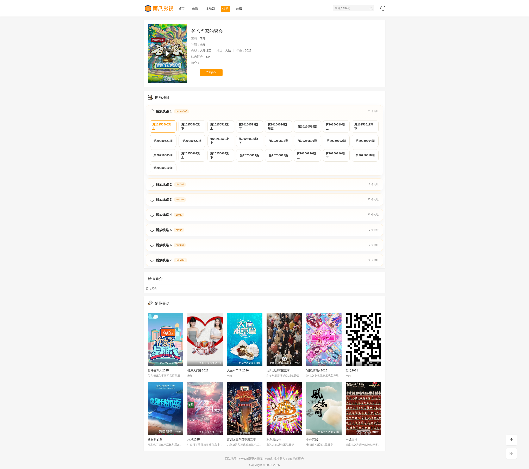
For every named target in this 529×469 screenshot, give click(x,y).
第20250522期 (191, 140)
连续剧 (210, 9)
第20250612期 (278, 155)
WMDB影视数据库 (251, 458)
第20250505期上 (161, 126)
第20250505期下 (190, 126)
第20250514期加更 (277, 126)
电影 (195, 9)
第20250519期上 (335, 126)
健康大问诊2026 (198, 370)
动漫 (239, 9)
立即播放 (211, 72)
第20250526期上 (219, 140)
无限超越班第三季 (278, 370)
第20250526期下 (248, 140)
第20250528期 (278, 140)
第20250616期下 (335, 155)
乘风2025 (193, 439)
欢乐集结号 (274, 439)
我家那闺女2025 (316, 370)
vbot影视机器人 (275, 458)
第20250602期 (336, 140)
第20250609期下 (219, 155)
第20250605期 (163, 155)
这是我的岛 (155, 439)
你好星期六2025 (158, 370)
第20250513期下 (248, 126)
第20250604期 (365, 140)
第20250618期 (365, 155)
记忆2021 (352, 370)
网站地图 (231, 458)
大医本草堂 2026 (238, 370)
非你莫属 (312, 439)
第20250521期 (163, 140)
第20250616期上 (306, 155)
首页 (181, 9)
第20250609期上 (190, 155)
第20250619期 (163, 167)
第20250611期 (249, 155)
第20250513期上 (219, 126)
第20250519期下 (363, 126)
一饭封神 (351, 439)
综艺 (225, 9)
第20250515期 (307, 126)
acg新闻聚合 (296, 458)
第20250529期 (307, 140)
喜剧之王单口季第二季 (241, 439)
